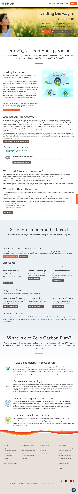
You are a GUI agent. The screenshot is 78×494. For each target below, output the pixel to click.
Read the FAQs (8, 283)
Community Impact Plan (23, 103)
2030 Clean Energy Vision (28, 445)
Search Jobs (43, 448)
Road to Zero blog (16, 207)
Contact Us (6, 445)
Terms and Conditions (23, 483)
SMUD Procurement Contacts (66, 455)
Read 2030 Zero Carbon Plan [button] (11, 110)
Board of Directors (7, 460)
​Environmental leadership (14, 39)
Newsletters (6, 458)
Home (4, 39)
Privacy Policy (12, 483)
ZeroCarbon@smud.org (53, 317)
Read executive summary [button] (10, 256)
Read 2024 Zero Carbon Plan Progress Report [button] (16, 141)
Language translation (47, 483)
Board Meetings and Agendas (10, 463)
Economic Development (64, 463)
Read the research (58, 280)
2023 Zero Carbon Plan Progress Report (16, 150)
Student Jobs (43, 450)
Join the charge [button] (8, 212)
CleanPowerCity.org (14, 203)
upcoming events (15, 209)
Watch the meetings (34, 278)
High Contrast (31, 486)
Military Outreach (44, 453)
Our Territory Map (7, 455)
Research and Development (9, 450)
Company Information (8, 448)
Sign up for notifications (10, 306)
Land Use (61, 453)
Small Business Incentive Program (67, 448)
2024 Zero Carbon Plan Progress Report (62, 31)
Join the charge (46, 31)
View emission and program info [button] (21, 162)
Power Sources (25, 448)
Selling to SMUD (62, 445)
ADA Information (35, 483)
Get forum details (58, 306)
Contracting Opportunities (65, 450)
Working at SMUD (44, 445)
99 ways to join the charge (18, 205)
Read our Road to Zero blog (36, 306)
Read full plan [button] (23, 256)
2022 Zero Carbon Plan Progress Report (16, 152)
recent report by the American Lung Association (45, 178)
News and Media (7, 453)
